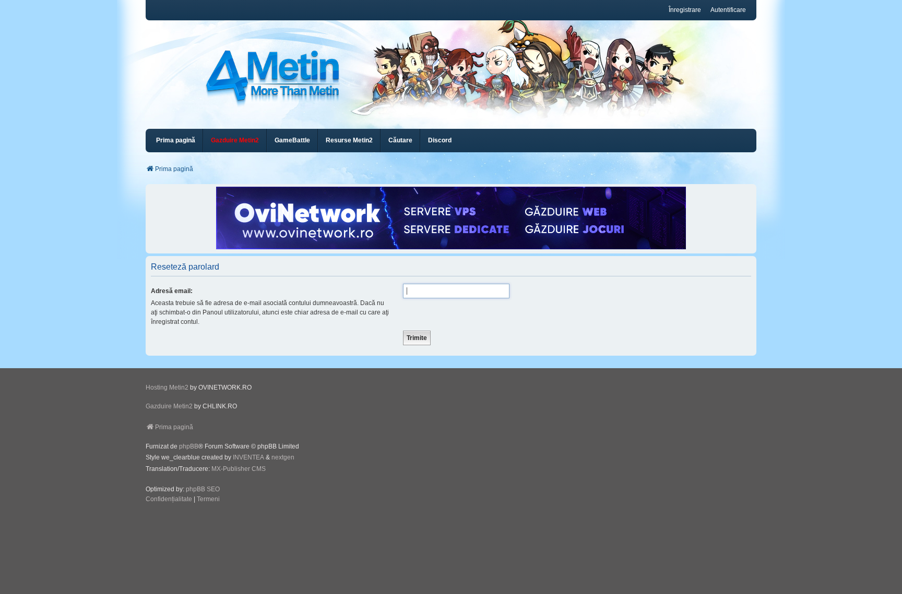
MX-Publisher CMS (238, 468)
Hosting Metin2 (167, 387)
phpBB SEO (203, 489)
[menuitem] (235, 140)
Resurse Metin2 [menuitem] (349, 140)
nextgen (282, 457)
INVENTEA (248, 457)
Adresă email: (172, 291)
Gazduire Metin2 (169, 406)
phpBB (188, 446)
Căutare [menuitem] (400, 140)
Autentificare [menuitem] (728, 10)
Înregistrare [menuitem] (685, 10)
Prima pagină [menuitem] (175, 140)
